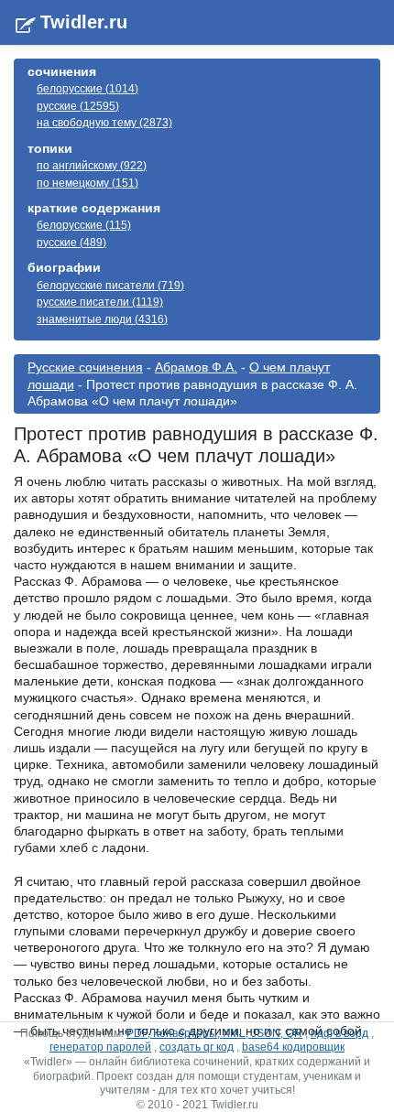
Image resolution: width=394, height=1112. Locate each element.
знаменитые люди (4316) (102, 319)
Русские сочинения (85, 367)
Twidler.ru (83, 22)
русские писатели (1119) (100, 302)
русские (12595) (78, 106)
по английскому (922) (92, 165)
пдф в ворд (339, 1033)
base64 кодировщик (293, 1047)
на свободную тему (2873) (104, 122)
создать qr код (196, 1047)
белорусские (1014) (87, 88)
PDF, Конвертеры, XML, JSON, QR (214, 1033)
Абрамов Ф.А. (196, 367)
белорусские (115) (84, 225)
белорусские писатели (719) (110, 285)
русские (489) (71, 242)
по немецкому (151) (87, 183)
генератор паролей (100, 1047)
